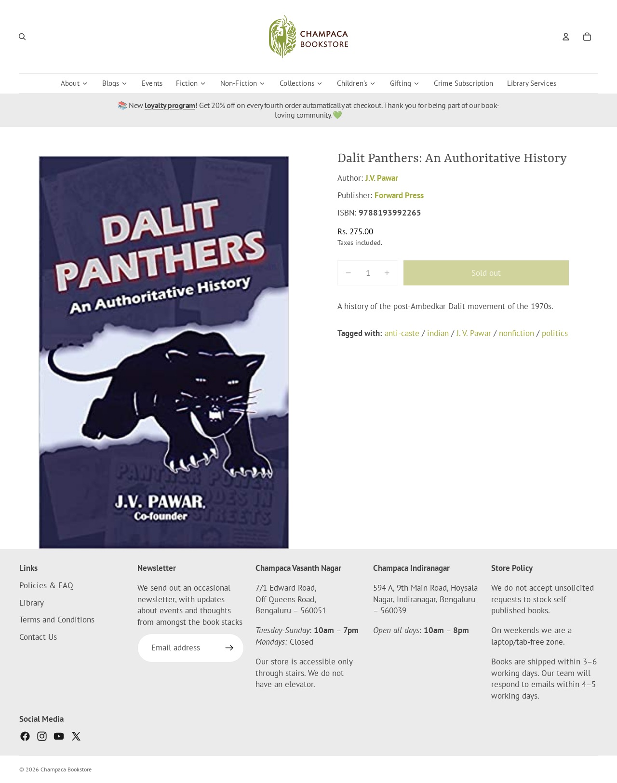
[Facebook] (25, 736)
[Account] (566, 36)
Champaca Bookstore (66, 769)
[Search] (22, 36)
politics (555, 333)
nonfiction (516, 333)
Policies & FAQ (46, 585)
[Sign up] (229, 648)
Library (31, 602)
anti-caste (402, 333)
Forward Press (399, 195)
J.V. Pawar (381, 178)
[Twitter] (76, 736)
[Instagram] (42, 736)
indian (438, 333)
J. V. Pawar (473, 333)
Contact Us (38, 637)
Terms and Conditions (56, 619)
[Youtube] (59, 736)
